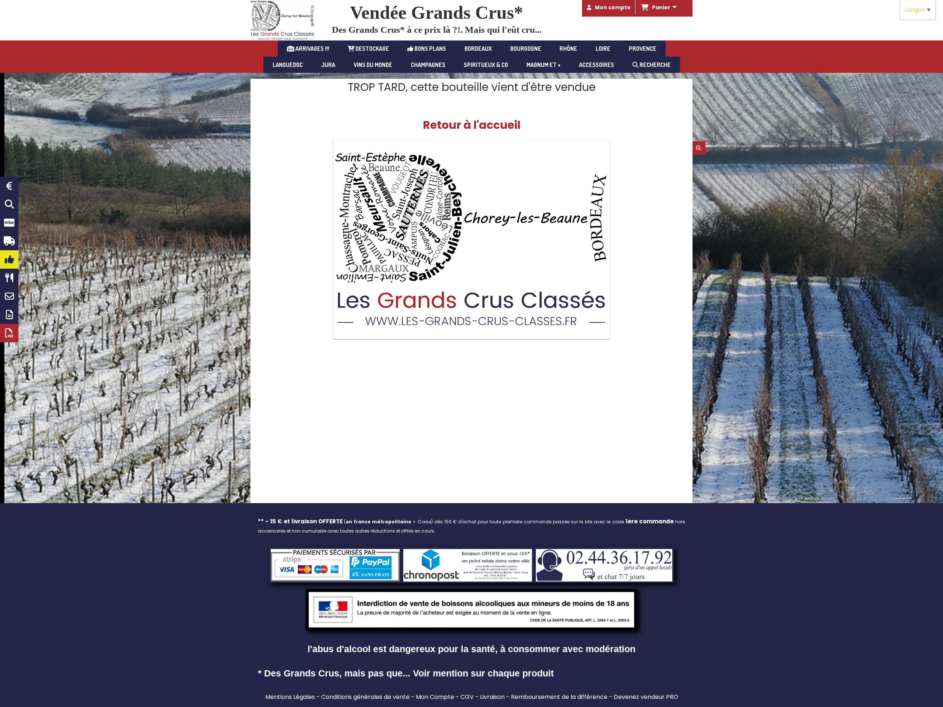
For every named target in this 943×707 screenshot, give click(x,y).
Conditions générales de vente (365, 697)
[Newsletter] (9, 314)
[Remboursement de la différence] (9, 186)
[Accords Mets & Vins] (9, 278)
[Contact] (9, 296)
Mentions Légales (290, 697)
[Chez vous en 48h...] (9, 241)
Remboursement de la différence (559, 697)
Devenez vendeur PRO (646, 697)
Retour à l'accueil (471, 125)
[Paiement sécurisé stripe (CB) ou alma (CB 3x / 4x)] (9, 222)
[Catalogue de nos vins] (9, 333)
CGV (467, 697)
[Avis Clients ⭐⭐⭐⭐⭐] (9, 259)
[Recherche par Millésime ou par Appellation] (9, 204)
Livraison (492, 697)
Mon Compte (435, 697)
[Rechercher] (699, 148)
